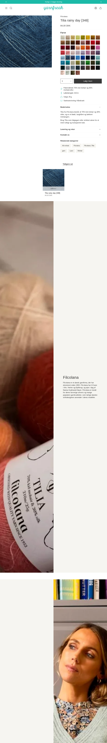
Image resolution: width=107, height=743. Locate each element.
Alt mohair (65, 145)
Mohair (80, 151)
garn (63, 151)
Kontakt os (64, 135)
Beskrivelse (65, 107)
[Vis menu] (6, 8)
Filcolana (63, 16)
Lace (71, 151)
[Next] (101, 2)
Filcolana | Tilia (89, 145)
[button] (11, 8)
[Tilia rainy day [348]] (53, 180)
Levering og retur (67, 129)
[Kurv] (100, 8)
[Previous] (6, 2)
